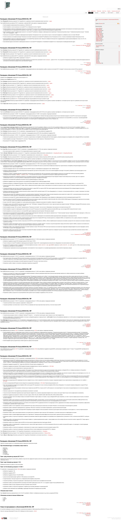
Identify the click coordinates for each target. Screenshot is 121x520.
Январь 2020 (98, 34)
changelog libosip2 (57, 153)
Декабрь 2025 (99, 30)
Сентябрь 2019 (99, 36)
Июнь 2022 (98, 31)
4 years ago (89, 120)
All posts (101, 23)
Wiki (86, 12)
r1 (17, 98)
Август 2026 (98, 28)
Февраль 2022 (99, 33)
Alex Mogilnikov (99, 45)
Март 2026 (98, 29)
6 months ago (88, 62)
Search (117, 12)
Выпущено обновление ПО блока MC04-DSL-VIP (15, 19)
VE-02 (97, 62)
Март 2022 (98, 32)
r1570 (35, 348)
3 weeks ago (88, 43)
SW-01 (35, 511)
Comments (87, 46)
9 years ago (81, 502)
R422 (97, 57)
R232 (97, 56)
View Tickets (110, 12)
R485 (97, 58)
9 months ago (80, 105)
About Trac (104, 11)
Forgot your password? (116, 11)
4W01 (97, 51)
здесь (50, 21)
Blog (91, 12)
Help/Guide (99, 11)
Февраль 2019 (99, 39)
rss (119, 23)
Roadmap (103, 12)
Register (108, 11)
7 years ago (89, 249)
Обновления (98, 63)
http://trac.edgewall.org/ (116, 518)
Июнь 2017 (98, 40)
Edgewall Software (14, 518)
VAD (97, 61)
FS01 (97, 55)
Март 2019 (98, 38)
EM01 (97, 53)
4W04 (97, 52)
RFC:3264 (43, 383)
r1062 (18, 469)
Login (89, 11)
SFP (97, 60)
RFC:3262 (52, 366)
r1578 (16, 330)
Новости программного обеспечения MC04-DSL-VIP (17, 507)
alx (96, 46)
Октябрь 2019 (99, 35)
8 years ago (81, 436)
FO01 (97, 54)
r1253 (36, 358)
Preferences (93, 11)
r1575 (35, 330)
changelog (46, 154)
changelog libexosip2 (67, 153)
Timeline (96, 12)
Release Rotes (47, 433)
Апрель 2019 (98, 37)
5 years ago (89, 232)
